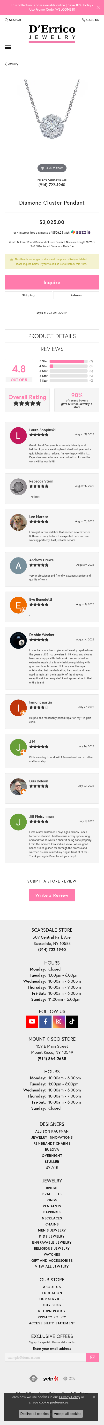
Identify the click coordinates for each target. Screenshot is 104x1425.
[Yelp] (51, 1378)
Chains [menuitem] (52, 1224)
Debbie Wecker (41, 634)
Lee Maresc (38, 516)
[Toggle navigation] (8, 47)
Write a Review (51, 895)
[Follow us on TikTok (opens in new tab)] (72, 1022)
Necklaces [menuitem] (52, 1218)
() (91, 361)
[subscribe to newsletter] (92, 1357)
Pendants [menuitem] (52, 1206)
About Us (52, 1286)
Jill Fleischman (41, 816)
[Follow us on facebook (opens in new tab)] (45, 1022)
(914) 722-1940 (52, 184)
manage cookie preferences (47, 1402)
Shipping (28, 295)
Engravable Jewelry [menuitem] (52, 1242)
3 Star (43, 371)
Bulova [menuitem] (52, 1149)
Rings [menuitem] (52, 1200)
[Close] (98, 7)
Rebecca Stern (41, 481)
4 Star (43, 366)
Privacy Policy (52, 1317)
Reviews (52, 349)
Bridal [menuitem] (52, 1188)
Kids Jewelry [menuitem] (52, 1236)
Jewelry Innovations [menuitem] (52, 1137)
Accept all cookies (67, 1414)
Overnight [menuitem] (52, 1155)
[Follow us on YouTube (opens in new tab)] (32, 1022)
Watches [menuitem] (52, 1254)
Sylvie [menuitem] (52, 1167)
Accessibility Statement (52, 1323)
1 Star (44, 380)
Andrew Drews (41, 559)
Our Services (52, 1299)
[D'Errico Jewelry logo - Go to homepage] (52, 34)
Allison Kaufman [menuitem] (52, 1131)
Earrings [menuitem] (51, 1212)
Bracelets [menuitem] (51, 1194)
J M (32, 741)
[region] (52, 127)
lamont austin (40, 702)
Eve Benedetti (40, 599)
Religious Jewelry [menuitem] (52, 1248)
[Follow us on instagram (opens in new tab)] (59, 1022)
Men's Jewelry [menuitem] (52, 1230)
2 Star (43, 376)
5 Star (43, 361)
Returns (76, 295)
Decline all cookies (34, 1414)
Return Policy (52, 1311)
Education (52, 1293)
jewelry (13, 64)
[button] (13, 20)
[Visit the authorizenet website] (33, 1378)
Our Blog (52, 1305)
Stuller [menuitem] (52, 1161)
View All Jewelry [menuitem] (52, 1266)
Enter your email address (52, 1348)
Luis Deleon (38, 781)
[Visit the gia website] (69, 1378)
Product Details (52, 336)
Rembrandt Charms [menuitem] (52, 1143)
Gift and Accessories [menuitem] (52, 1260)
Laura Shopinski (42, 429)
